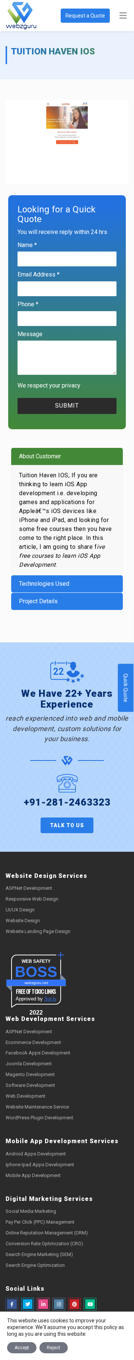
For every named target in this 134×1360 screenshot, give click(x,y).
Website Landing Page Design (38, 931)
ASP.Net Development (29, 888)
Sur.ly (50, 999)
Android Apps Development (36, 1154)
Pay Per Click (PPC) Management (40, 1222)
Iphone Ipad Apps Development (40, 1164)
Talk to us (67, 825)
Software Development (30, 1085)
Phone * (27, 304)
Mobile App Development (33, 1175)
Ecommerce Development (33, 1042)
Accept (22, 1347)
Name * (27, 245)
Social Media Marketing (31, 1211)
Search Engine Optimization (35, 1265)
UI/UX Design (20, 910)
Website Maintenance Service (37, 1107)
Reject (53, 1347)
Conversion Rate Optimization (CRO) (44, 1243)
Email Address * (38, 274)
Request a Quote (85, 16)
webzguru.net (36, 983)
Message (29, 334)
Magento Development (30, 1074)
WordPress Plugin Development (39, 1117)
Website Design (23, 920)
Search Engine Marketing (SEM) (39, 1254)
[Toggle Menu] (123, 16)
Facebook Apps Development (38, 1053)
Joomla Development (29, 1063)
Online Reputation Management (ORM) (47, 1233)
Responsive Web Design (32, 899)
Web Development (25, 1096)
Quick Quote (126, 688)
